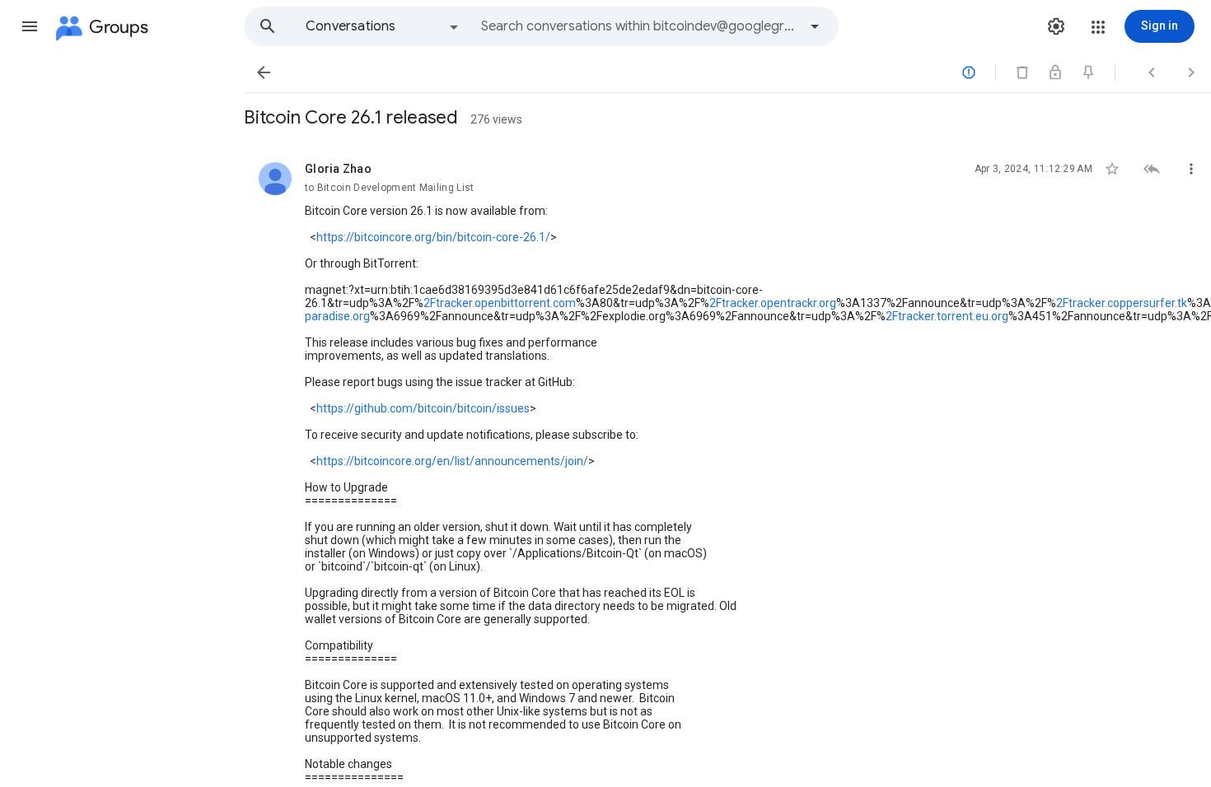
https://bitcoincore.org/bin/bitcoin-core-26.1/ (433, 237)
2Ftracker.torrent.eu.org (947, 316)
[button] (29, 26)
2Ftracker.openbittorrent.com (499, 303)
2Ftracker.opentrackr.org (772, 303)
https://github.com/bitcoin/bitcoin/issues (423, 408)
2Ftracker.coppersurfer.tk (1121, 303)
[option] (383, 26)
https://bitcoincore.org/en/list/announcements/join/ (452, 461)
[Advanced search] (815, 26)
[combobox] (639, 26)
